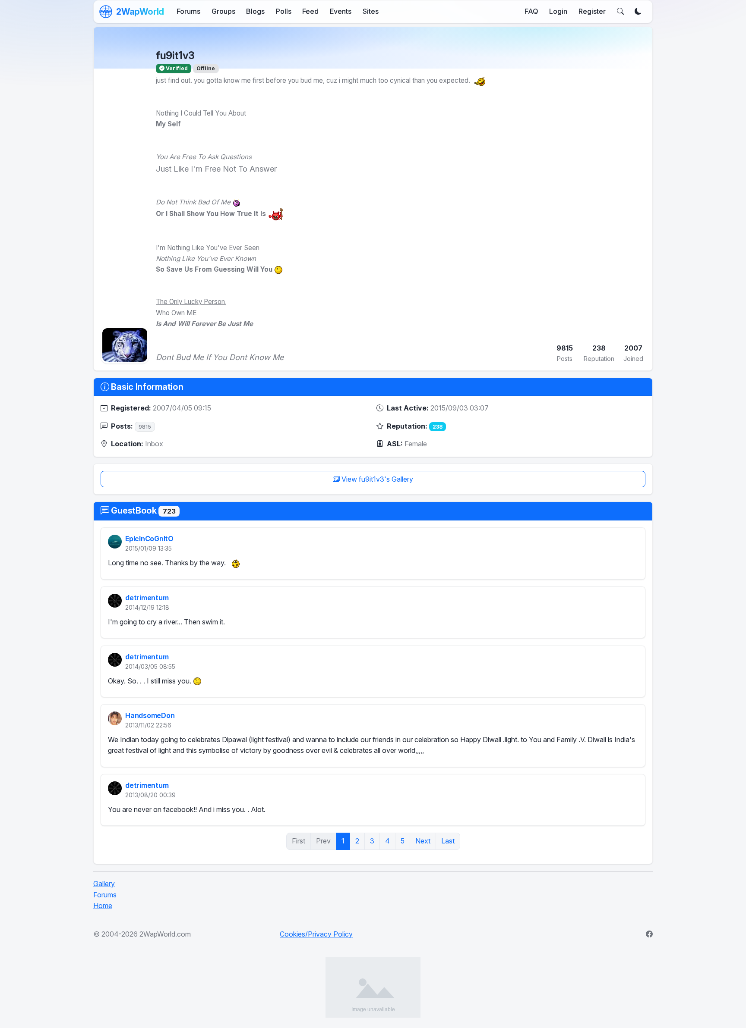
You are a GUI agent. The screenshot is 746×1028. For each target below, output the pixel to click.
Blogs (255, 11)
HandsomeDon (149, 715)
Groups (223, 11)
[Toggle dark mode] (638, 11)
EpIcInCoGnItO (149, 539)
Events (340, 11)
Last (448, 841)
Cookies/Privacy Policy (316, 934)
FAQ (531, 11)
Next (422, 841)
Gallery (104, 883)
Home (102, 905)
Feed (310, 11)
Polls (283, 11)
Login (558, 11)
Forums (188, 11)
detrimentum (146, 597)
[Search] (620, 11)
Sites (371, 11)
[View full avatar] (125, 345)
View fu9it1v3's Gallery (376, 479)
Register (592, 11)
